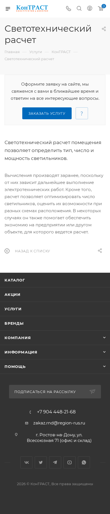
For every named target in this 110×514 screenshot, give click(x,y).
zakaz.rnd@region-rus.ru (59, 423)
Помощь (15, 366)
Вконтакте (26, 462)
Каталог (15, 280)
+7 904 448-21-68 (56, 412)
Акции (13, 294)
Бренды (14, 323)
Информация (21, 352)
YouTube (69, 462)
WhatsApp (84, 462)
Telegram (55, 462)
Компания (18, 337)
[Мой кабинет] (89, 9)
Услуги (13, 309)
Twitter (41, 462)
